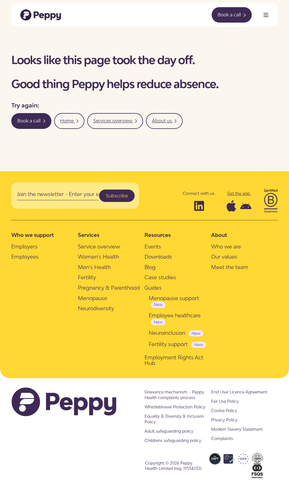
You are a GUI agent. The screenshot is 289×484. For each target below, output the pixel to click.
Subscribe (117, 196)
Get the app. (239, 193)
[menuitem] (24, 246)
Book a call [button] (230, 14)
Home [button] (67, 121)
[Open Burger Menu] (266, 15)
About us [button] (162, 121)
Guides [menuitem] (153, 288)
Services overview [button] (113, 121)
